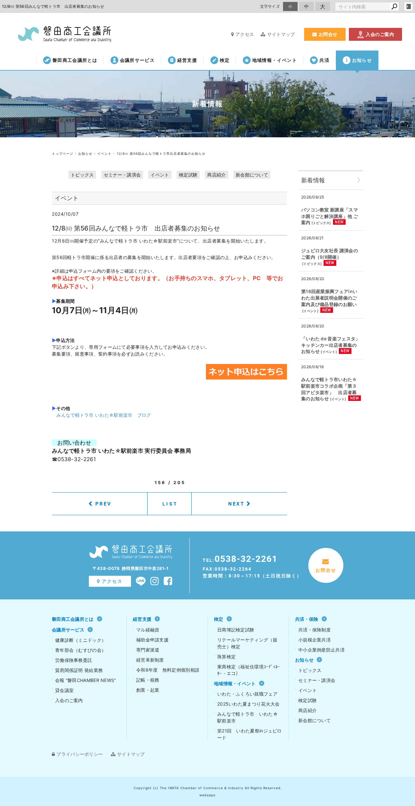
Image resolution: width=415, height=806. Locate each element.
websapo (207, 795)
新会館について (252, 174)
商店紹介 (216, 174)
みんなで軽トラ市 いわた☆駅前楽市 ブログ (103, 415)
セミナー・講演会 (122, 174)
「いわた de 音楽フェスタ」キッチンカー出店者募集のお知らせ (330, 345)
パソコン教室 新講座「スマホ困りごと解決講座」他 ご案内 (329, 216)
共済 (324, 60)
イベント (159, 174)
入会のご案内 (380, 34)
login (408, 6)
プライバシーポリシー (79, 754)
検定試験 (188, 174)
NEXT (236, 503)
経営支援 (187, 60)
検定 (225, 60)
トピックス (82, 174)
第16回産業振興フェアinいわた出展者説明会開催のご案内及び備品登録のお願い (329, 298)
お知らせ (362, 60)
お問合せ (328, 34)
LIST (170, 503)
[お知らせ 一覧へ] (359, 180)
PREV (103, 503)
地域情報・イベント (274, 60)
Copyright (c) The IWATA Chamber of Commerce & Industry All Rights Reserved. (208, 788)
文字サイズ (270, 6)
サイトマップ (281, 34)
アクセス (244, 34)
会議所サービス (137, 60)
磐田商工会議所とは (75, 60)
